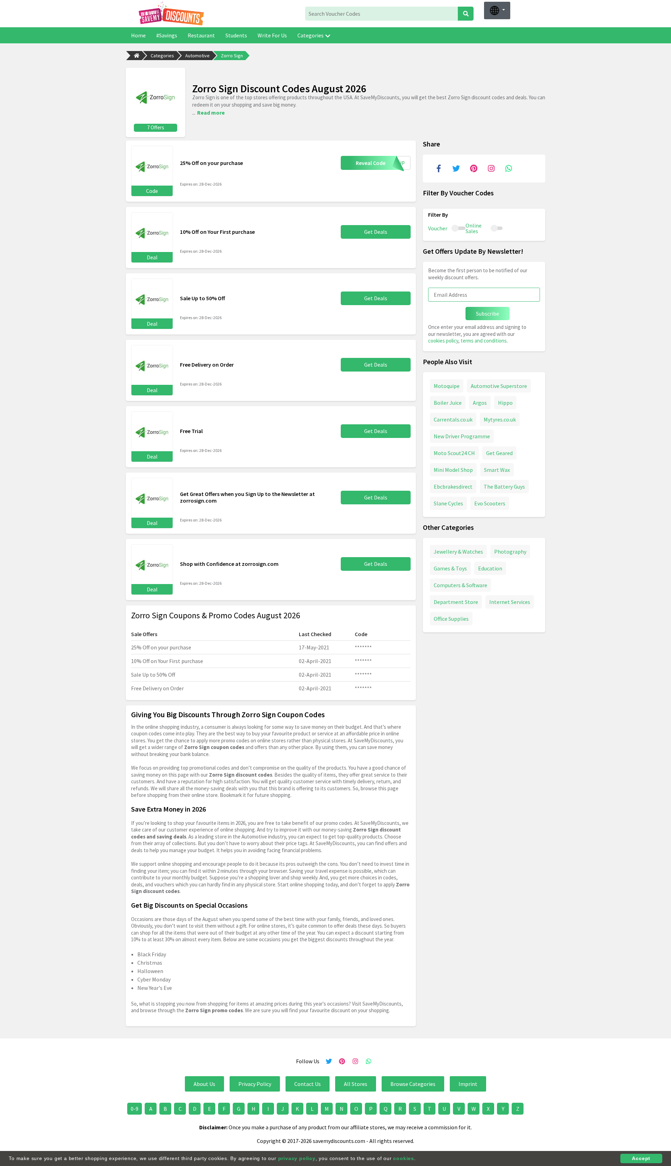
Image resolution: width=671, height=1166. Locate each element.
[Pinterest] (474, 168)
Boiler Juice (448, 402)
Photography (510, 551)
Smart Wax (497, 469)
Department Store (456, 601)
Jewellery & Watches (458, 551)
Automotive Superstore (499, 385)
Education (490, 567)
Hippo (505, 402)
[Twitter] (456, 168)
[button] (497, 10)
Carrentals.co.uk (453, 419)
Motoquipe (447, 385)
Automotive (197, 55)
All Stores (355, 1083)
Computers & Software (460, 584)
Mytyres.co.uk (500, 419)
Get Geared (499, 452)
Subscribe (487, 313)
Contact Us (307, 1083)
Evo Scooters (489, 502)
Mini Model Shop (453, 469)
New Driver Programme (462, 435)
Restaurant (201, 35)
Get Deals (375, 231)
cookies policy (443, 340)
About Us (204, 1083)
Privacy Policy (254, 1083)
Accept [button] (641, 1158)
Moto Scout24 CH (454, 452)
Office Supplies (451, 618)
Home (138, 35)
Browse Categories (412, 1083)
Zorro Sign (232, 55)
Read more (211, 112)
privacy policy (297, 1158)
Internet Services (509, 601)
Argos (480, 402)
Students (236, 35)
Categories (310, 35)
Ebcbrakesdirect (453, 486)
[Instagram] (491, 168)
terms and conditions (484, 340)
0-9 (134, 1108)
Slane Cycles (448, 502)
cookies (403, 1158)
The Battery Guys (504, 486)
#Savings (166, 35)
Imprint (468, 1083)
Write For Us (272, 35)
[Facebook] (439, 168)
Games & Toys (450, 567)
